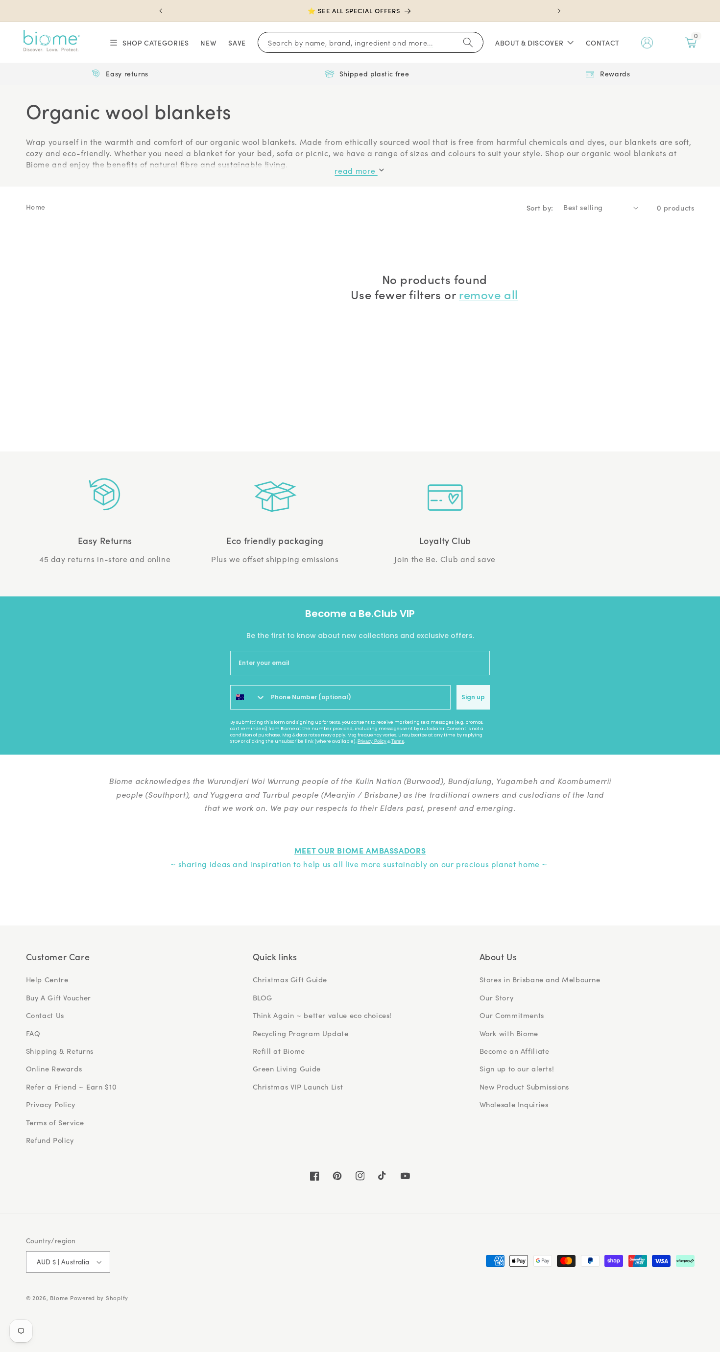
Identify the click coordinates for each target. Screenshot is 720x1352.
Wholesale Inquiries (514, 1104)
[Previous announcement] (161, 11)
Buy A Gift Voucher (58, 997)
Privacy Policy (372, 741)
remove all (488, 294)
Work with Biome (509, 1033)
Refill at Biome (279, 1051)
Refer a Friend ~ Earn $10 (71, 1086)
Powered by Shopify (99, 1298)
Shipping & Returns (60, 1051)
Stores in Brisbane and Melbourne (540, 979)
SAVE (237, 42)
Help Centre (47, 979)
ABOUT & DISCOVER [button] (529, 42)
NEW (208, 42)
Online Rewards (54, 1068)
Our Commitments (512, 1015)
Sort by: (540, 207)
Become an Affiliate (515, 1051)
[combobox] (248, 697)
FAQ (33, 1033)
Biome (59, 1298)
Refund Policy (50, 1140)
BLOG (263, 997)
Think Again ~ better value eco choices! (322, 1015)
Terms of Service (55, 1122)
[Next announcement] (559, 11)
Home (36, 207)
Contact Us (45, 1015)
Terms (397, 741)
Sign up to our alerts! (517, 1068)
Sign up (473, 697)
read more (356, 171)
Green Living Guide (287, 1068)
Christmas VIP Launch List (298, 1086)
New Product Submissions (525, 1086)
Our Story (497, 997)
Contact (603, 42)
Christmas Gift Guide (290, 979)
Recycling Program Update (301, 1033)
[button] (149, 42)
